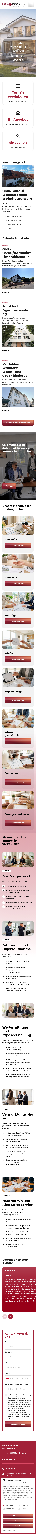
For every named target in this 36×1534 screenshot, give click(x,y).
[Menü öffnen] (31, 4)
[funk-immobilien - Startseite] (13, 4)
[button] (10, 1316)
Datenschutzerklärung (9, 1530)
